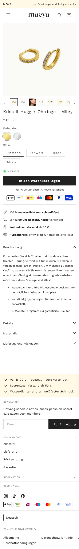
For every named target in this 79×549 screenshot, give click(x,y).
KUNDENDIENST (12, 437)
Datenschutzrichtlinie (57, 537)
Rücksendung (13, 459)
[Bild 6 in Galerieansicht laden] (59, 102)
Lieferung (10, 451)
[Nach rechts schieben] (74, 103)
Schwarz (37, 152)
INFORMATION (11, 477)
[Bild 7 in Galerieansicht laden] (68, 102)
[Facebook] (22, 496)
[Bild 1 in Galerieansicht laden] (13, 102)
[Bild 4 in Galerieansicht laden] (41, 102)
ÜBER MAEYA (11, 486)
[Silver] (17, 136)
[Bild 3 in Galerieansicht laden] (32, 102)
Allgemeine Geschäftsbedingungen (19, 540)
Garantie (9, 467)
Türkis (11, 162)
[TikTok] (14, 496)
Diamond (14, 152)
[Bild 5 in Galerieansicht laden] (50, 102)
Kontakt (9, 443)
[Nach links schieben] (4, 103)
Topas (57, 152)
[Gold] (7, 136)
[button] (8, 15)
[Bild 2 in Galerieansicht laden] (23, 102)
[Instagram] (5, 496)
